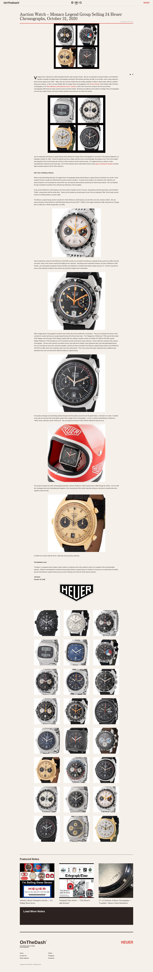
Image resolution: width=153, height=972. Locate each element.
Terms (21, 953)
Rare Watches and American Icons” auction (61, 86)
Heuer (127, 942)
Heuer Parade (94, 84)
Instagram (51, 955)
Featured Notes (29, 859)
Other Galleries (24, 958)
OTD (12, 2)
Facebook (51, 958)
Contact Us (23, 955)
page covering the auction (104, 164)
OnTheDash (33, 942)
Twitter (50, 953)
